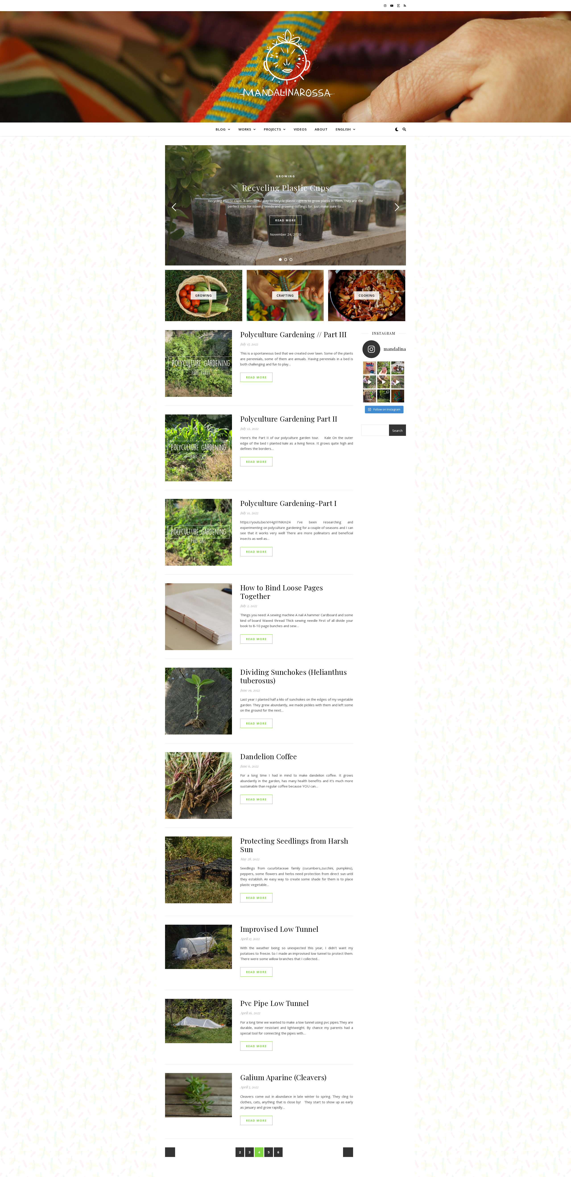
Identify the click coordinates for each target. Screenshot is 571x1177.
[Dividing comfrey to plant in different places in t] (397, 381)
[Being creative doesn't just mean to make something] (369, 367)
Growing (285, 176)
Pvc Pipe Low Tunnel (274, 1003)
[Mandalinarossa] (285, 64)
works (244, 129)
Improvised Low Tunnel (279, 929)
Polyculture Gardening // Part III (293, 334)
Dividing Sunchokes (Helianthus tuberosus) (293, 676)
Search (397, 430)
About (321, 129)
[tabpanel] (285, 205)
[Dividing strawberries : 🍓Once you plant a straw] (383, 381)
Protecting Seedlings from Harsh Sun (294, 845)
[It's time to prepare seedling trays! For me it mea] (397, 367)
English (343, 129)
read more (285, 220)
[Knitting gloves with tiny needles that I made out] (397, 396)
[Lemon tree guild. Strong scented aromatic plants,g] (383, 396)
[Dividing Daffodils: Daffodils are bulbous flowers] (369, 381)
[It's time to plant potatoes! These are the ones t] (383, 367)
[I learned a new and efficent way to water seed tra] (369, 396)
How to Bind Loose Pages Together (281, 592)
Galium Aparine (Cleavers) (283, 1077)
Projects (272, 129)
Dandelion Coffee (268, 756)
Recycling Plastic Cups (285, 187)
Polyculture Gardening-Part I (288, 503)
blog (221, 129)
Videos (300, 129)
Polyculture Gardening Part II (288, 418)
